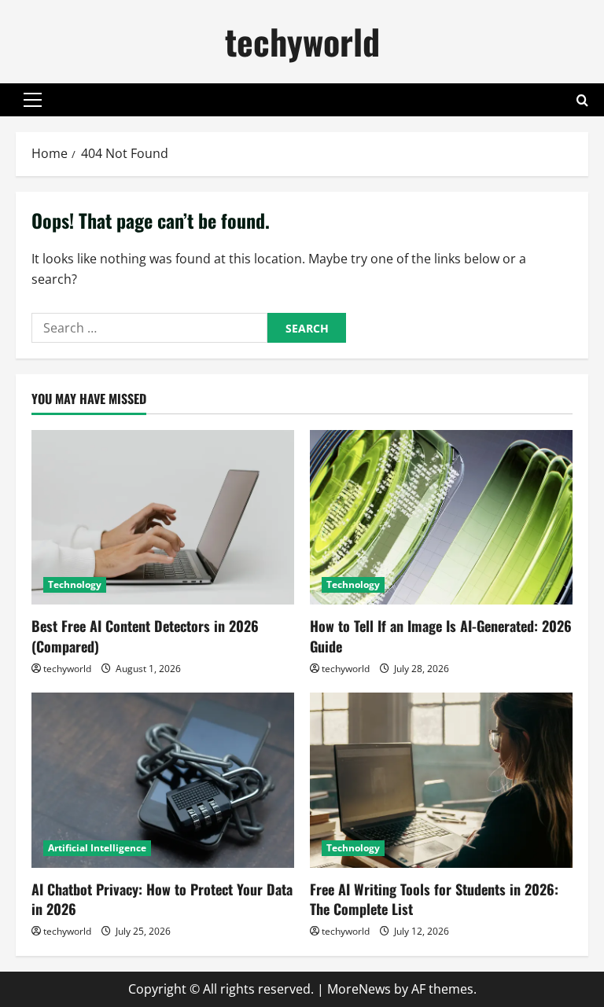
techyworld (302, 41)
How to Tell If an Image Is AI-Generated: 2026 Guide (441, 636)
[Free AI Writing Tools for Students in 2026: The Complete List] (441, 780)
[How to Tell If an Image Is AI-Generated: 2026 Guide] (441, 517)
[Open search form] (582, 100)
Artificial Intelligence (97, 847)
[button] (33, 99)
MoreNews (359, 989)
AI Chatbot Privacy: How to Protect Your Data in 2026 (162, 899)
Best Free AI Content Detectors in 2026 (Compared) (145, 636)
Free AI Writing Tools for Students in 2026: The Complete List (434, 899)
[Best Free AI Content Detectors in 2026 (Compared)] (162, 517)
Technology (74, 584)
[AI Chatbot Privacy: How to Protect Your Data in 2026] (162, 780)
